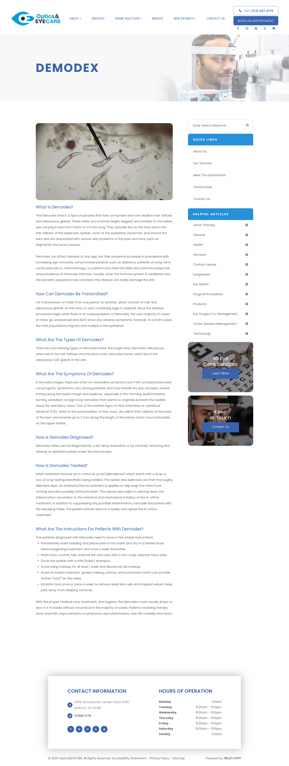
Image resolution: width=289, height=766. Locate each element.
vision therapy (204, 225)
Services (98, 19)
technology (202, 333)
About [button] (74, 19)
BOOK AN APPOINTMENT (256, 21)
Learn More (220, 373)
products (200, 304)
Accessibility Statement (129, 758)
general (199, 235)
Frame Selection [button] (127, 19)
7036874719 (82, 715)
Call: (258, 11)
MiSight (157, 19)
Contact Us (215, 19)
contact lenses (204, 264)
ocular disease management (214, 324)
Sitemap (179, 758)
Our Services (202, 163)
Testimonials (202, 187)
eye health (201, 284)
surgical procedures (208, 294)
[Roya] (232, 758)
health (198, 245)
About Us (200, 151)
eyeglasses (201, 274)
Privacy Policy (159, 758)
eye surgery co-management (215, 314)
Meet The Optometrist (209, 175)
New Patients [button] (184, 19)
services (199, 254)
